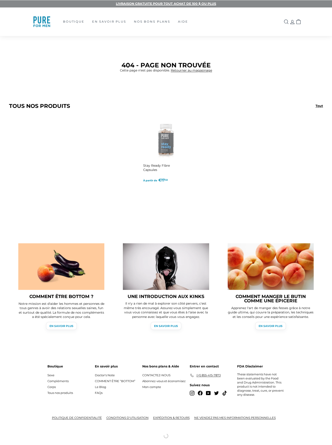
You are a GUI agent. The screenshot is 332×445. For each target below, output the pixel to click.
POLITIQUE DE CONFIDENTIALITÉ (77, 417)
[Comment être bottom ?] (61, 266)
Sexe (50, 375)
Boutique (73, 21)
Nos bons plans (152, 21)
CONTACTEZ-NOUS (156, 375)
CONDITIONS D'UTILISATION (127, 417)
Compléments (58, 381)
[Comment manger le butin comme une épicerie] (271, 266)
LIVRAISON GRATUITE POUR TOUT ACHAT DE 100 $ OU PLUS (166, 4)
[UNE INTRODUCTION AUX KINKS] (166, 266)
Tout (319, 106)
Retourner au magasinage (191, 70)
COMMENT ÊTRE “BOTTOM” (115, 381)
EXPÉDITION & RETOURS (171, 417)
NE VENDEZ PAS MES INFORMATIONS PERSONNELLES (235, 417)
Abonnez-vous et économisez (164, 381)
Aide (183, 21)
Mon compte (151, 387)
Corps (51, 387)
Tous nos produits (60, 393)
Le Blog (100, 387)
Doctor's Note (105, 375)
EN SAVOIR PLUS (61, 326)
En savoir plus (109, 21)
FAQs (99, 393)
